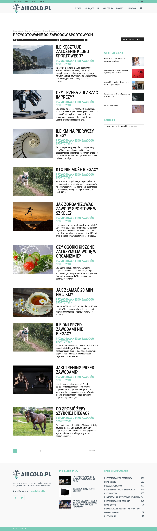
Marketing (108, 8)
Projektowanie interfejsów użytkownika (123, 497)
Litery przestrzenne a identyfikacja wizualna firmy (84, 479)
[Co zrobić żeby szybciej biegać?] (33, 421)
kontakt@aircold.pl (38, 491)
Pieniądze (89, 8)
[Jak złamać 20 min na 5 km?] (33, 302)
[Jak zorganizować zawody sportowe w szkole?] (33, 216)
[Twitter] (142, 1)
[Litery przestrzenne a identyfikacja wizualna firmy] (65, 480)
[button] (141, 8)
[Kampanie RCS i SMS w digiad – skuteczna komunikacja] (138, 61)
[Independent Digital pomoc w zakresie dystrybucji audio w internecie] (138, 73)
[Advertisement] (78, 21)
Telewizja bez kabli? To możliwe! (84, 490)
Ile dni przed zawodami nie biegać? (69, 329)
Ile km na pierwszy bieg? (75, 133)
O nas (26, 2)
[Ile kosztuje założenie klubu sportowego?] (33, 59)
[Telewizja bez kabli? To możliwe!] (65, 492)
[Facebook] (138, 1)
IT (98, 8)
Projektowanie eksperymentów (24, 40)
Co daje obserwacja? (111, 106)
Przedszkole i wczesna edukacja (47, 40)
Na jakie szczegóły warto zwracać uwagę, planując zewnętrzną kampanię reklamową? (85, 504)
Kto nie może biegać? (77, 169)
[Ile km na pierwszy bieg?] (33, 143)
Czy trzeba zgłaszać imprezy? (77, 95)
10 (35, 451)
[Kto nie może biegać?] (33, 181)
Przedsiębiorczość (113, 486)
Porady (119, 8)
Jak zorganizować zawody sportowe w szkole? (76, 209)
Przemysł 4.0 (110, 516)
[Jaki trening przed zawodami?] (33, 380)
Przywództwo (110, 493)
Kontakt (41, 2)
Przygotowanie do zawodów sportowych (75, 62)
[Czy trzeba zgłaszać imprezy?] (33, 104)
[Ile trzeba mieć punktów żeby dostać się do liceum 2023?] (138, 97)
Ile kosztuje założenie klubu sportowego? (72, 51)
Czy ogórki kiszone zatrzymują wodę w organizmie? (76, 252)
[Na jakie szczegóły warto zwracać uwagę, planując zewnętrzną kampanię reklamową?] (65, 504)
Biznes (78, 8)
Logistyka (131, 8)
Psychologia (110, 482)
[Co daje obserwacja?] (138, 109)
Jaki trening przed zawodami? (75, 370)
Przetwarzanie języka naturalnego (72, 40)
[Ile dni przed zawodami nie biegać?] (33, 337)
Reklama (33, 2)
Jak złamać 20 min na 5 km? (74, 292)
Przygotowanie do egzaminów (118, 478)
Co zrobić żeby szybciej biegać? (72, 411)
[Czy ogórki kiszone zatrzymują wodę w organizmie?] (33, 259)
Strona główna (17, 2)
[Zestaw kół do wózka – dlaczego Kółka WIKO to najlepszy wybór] (138, 85)
